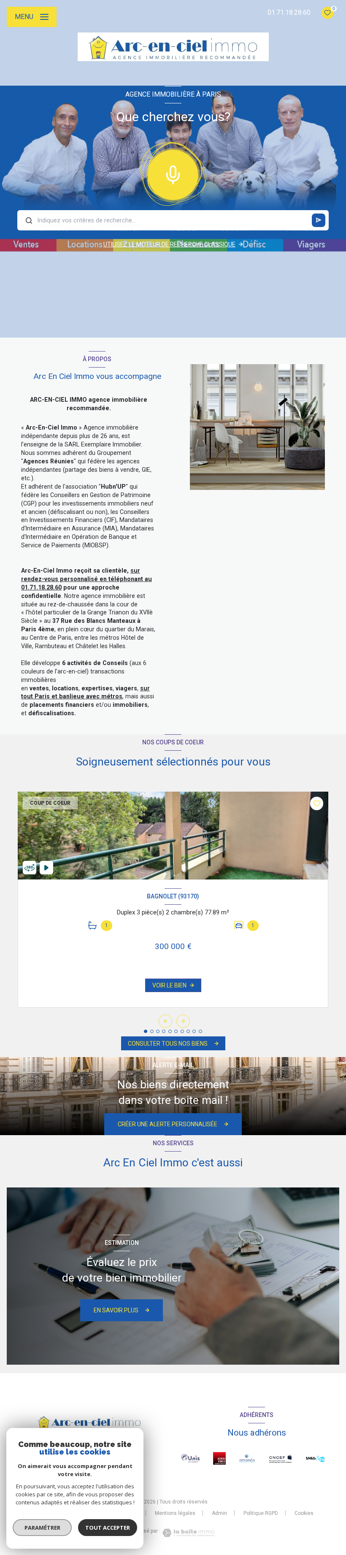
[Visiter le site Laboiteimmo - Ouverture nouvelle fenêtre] (187, 1533)
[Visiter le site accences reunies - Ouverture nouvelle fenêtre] (219, 1458)
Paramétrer (42, 1527)
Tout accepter (107, 1527)
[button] (183, 1021)
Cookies (304, 1513)
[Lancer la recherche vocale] (173, 173)
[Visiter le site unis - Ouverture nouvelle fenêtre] (190, 1458)
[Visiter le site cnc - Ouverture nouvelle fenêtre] (280, 1458)
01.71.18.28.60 (289, 12)
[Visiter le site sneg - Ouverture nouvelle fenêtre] (315, 1458)
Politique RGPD (260, 1513)
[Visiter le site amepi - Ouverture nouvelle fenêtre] (247, 1458)
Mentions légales (175, 1513)
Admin (219, 1513)
